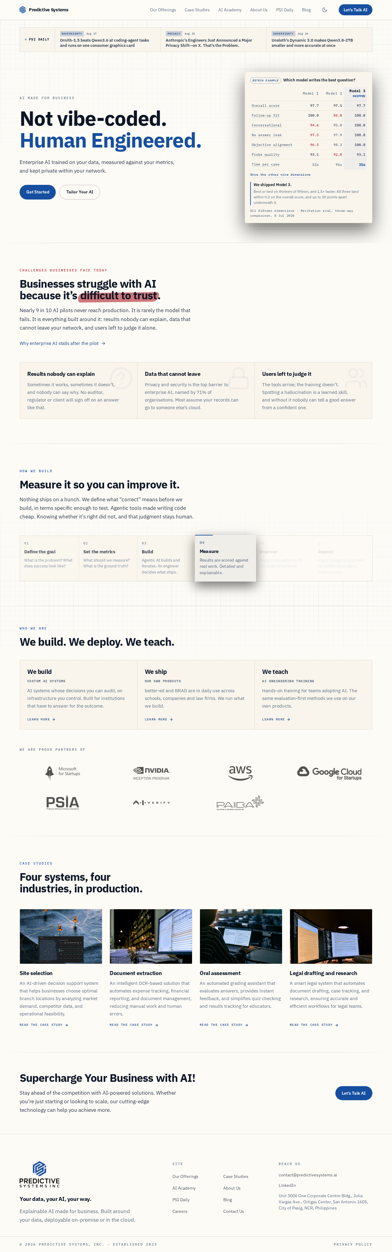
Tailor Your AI (79, 192)
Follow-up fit (266, 115)
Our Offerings (163, 10)
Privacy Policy (353, 1244)
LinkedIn (287, 1185)
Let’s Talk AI (356, 10)
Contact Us (233, 1211)
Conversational (267, 125)
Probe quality (266, 154)
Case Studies (197, 10)
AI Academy (230, 10)
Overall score (266, 105)
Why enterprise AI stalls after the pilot (63, 343)
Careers (179, 1211)
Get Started (37, 192)
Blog (306, 10)
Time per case (266, 164)
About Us (259, 10)
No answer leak (267, 135)
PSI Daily (284, 10)
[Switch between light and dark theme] (324, 9)
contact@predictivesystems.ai (308, 1175)
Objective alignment (272, 145)
